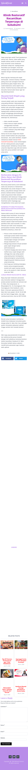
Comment (4, 706)
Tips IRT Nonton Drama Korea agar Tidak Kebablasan (16, 483)
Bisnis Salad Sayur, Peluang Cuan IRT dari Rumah (17, 505)
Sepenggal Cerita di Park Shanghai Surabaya (17, 494)
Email (2, 731)
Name (3, 725)
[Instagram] (17, 410)
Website (3, 738)
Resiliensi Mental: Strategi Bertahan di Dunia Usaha (17, 516)
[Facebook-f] (10, 410)
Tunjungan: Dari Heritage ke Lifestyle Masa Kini (17, 538)
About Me (14, 400)
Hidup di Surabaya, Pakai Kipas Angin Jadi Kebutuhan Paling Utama (17, 528)
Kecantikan (15, 11)
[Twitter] (14, 410)
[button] (22, 3)
